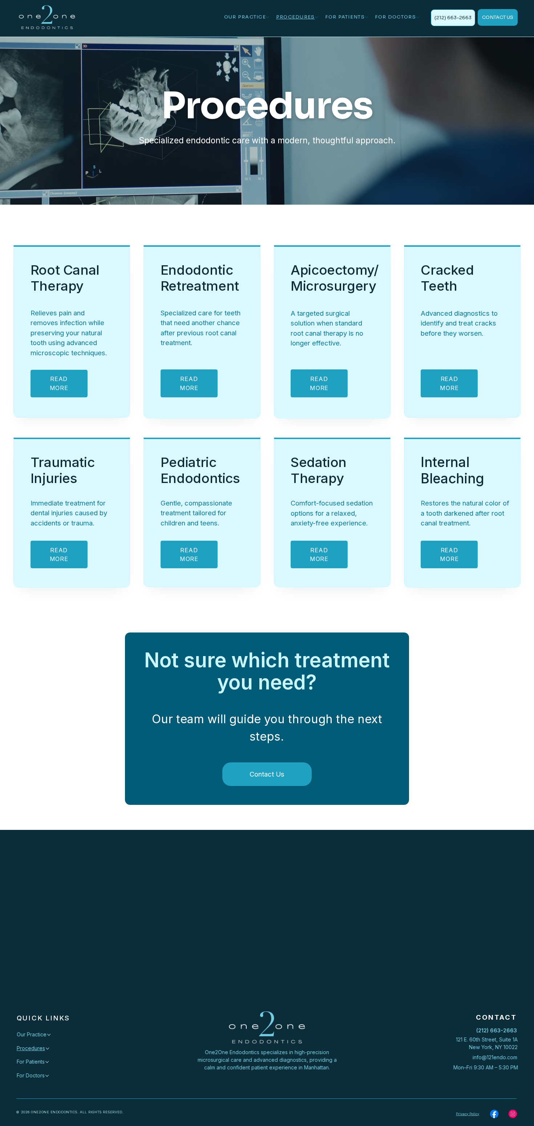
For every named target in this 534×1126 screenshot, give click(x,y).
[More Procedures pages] (316, 17)
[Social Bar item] (494, 1114)
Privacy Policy (467, 1114)
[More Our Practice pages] (267, 17)
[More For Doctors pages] (417, 17)
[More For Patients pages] (366, 17)
